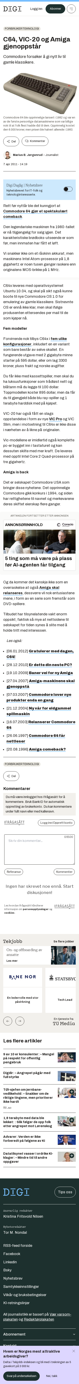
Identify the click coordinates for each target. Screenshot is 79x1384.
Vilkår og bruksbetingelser (24, 1295)
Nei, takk (51, 1376)
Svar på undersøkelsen (21, 1376)
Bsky (7, 1270)
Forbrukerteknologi (22, 28)
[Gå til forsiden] (12, 9)
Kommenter (37, 141)
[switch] (68, 189)
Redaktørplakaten (39, 1319)
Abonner (55, 8)
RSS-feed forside (17, 1246)
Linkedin (10, 1262)
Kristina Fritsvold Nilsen (23, 1216)
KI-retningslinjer (16, 1303)
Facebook (11, 1254)
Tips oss (65, 1192)
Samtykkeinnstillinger (21, 1287)
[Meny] (71, 8)
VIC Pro (55, 419)
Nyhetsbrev (12, 1278)
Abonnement (14, 1334)
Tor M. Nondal (15, 1233)
